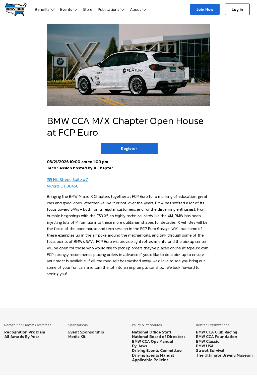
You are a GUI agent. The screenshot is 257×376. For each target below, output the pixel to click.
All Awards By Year (21, 336)
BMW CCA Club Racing (216, 332)
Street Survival (210, 350)
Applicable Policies (150, 360)
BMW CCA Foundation (216, 336)
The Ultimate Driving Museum (224, 355)
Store (87, 9)
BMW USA (205, 346)
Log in (237, 9)
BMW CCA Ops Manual (152, 341)
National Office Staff (151, 332)
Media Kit (77, 336)
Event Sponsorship (86, 332)
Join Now (205, 9)
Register (129, 148)
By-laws (139, 346)
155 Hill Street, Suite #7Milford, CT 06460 (67, 182)
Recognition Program (24, 332)
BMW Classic (207, 341)
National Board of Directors (158, 336)
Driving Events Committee (157, 350)
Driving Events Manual (153, 355)
